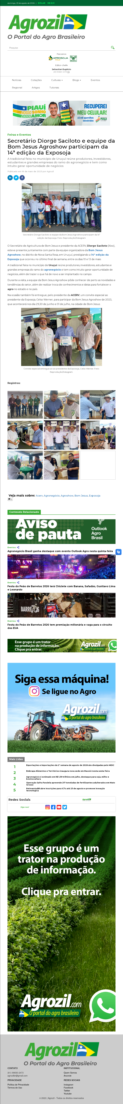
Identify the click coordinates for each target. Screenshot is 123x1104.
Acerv (39, 495)
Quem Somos (70, 1072)
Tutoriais (54, 87)
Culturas (56, 80)
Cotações (36, 80)
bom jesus (81, 495)
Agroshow (67, 495)
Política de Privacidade (18, 1084)
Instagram (68, 1084)
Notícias (16, 80)
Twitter (67, 1090)
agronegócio (52, 269)
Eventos (95, 80)
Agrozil (50, 171)
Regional (17, 87)
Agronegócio (52, 495)
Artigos (36, 87)
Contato (74, 7)
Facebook (68, 1087)
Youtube (68, 1093)
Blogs (76, 80)
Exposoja (94, 495)
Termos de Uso (15, 1087)
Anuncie (88, 7)
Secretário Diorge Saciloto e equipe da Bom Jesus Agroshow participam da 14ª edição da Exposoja (61, 146)
